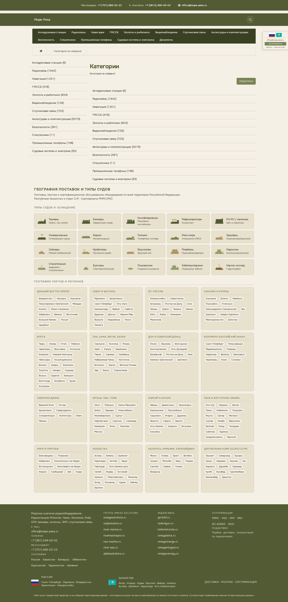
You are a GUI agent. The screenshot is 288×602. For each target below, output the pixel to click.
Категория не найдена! (68, 51)
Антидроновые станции (52, 32)
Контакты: (151, 5)
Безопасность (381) (44, 127)
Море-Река (42, 19)
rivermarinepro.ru (114, 535)
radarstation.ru (112, 523)
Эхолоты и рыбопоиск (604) (50, 95)
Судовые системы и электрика (135, 39)
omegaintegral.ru (168, 547)
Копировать (275, 44)
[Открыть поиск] (250, 19)
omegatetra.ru (167, 535)
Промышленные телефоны (96, 39)
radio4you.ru (166, 523)
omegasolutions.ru (114, 517)
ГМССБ (114, 32)
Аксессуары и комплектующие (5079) (56, 119)
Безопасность (46, 39)
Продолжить (246, 81)
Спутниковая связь (194, 32)
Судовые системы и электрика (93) (54, 151)
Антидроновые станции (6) (49, 62)
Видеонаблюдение (166, 32)
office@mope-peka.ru (275, 40)
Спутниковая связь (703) (48, 111)
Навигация (97, 32)
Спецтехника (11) (43, 135)
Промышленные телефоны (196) (52, 143)
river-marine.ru (112, 529)
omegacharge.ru (168, 541)
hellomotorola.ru (168, 529)
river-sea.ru (110, 547)
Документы (166, 39)
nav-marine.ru (112, 541)
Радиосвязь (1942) (44, 70)
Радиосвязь (79, 32)
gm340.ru (164, 517)
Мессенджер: (101, 5)
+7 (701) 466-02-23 (44, 549)
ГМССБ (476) (40, 86)
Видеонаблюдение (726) (48, 103)
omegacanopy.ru (168, 553)
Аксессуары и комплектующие (229, 32)
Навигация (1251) (43, 78)
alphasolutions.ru (114, 553)
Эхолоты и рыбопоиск (137, 32)
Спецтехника (67, 39)
